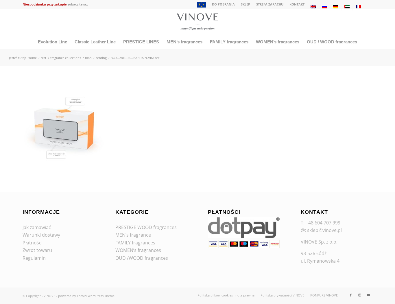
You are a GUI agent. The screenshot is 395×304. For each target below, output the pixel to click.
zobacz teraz (78, 4)
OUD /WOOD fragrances (141, 258)
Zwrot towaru (37, 250)
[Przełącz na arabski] (347, 6)
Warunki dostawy (41, 235)
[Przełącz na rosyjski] (324, 6)
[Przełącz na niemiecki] (335, 6)
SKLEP (245, 4)
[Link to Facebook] (350, 295)
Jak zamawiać (37, 227)
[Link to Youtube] (368, 295)
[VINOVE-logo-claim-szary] (197, 22)
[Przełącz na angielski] (313, 6)
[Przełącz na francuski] (358, 6)
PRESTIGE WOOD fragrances (146, 227)
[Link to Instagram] (359, 295)
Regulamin (34, 258)
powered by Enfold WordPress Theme (86, 296)
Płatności (33, 242)
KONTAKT (296, 4)
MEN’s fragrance (133, 235)
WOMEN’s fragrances (138, 250)
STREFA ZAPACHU (269, 4)
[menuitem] (201, 5)
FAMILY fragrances (135, 242)
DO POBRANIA (223, 4)
